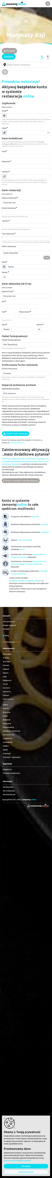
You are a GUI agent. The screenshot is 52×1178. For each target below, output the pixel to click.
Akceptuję (26, 1166)
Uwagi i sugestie (9, 625)
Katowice (7, 692)
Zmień (46, 258)
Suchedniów (8, 742)
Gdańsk (6, 669)
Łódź (5, 677)
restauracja (12, 642)
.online (29, 800)
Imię (3, 151)
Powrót (10, 50)
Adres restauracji (9, 246)
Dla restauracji (9, 791)
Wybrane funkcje (26, 1172)
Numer (5, 272)
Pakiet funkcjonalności (11, 340)
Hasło (4, 128)
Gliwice (6, 695)
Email (4, 111)
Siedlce (6, 746)
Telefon (5, 172)
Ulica (4, 262)
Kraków (6, 658)
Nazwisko (6, 161)
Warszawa (7, 654)
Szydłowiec (7, 738)
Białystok (6, 720)
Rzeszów (6, 712)
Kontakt (6, 629)
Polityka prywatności (17, 442)
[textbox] (3, 238)
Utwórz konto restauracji (16, 434)
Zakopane (7, 723)
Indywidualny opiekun (11, 389)
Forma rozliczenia (9, 369)
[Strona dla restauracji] (37, 806)
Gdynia (5, 673)
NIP (3, 302)
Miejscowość (24, 312)
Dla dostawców (9, 794)
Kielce (5, 705)
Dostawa (8, 56)
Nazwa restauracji (9, 198)
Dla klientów (8, 787)
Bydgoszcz (7, 680)
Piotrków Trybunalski (11, 757)
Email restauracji (9, 208)
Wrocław (6, 661)
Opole (5, 750)
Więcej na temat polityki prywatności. (18, 1160)
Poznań (6, 665)
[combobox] (26, 238)
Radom (6, 708)
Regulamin (7, 769)
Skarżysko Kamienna (11, 731)
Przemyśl (7, 753)
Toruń (5, 684)
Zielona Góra (8, 699)
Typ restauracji (8, 234)
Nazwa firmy (7, 291)
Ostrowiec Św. (9, 735)
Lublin (5, 716)
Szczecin (6, 688)
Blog (7, 635)
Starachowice (8, 727)
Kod (3, 312)
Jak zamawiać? (9, 621)
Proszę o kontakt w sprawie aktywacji (21, 481)
